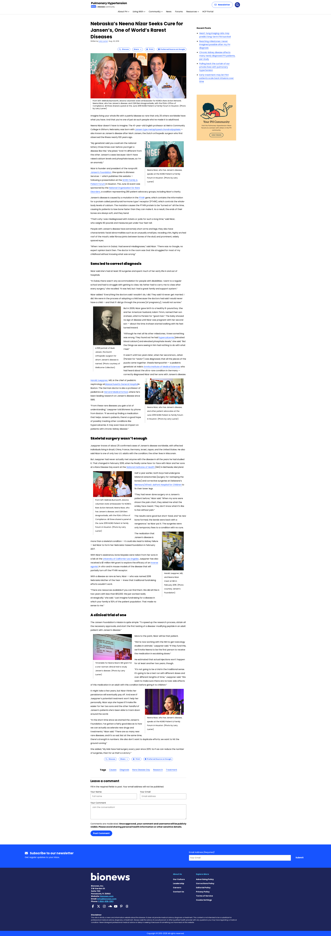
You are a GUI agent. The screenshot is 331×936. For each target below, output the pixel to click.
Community (155, 11)
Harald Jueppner (99, 380)
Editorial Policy (203, 887)
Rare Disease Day (141, 769)
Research (158, 769)
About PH (122, 11)
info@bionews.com (106, 899)
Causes (112, 769)
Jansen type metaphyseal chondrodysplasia (158, 129)
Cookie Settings (204, 900)
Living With (138, 11)
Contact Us (178, 891)
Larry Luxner (103, 41)
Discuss (125, 49)
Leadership (178, 883)
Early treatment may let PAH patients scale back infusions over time (216, 78)
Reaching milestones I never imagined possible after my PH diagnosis (214, 44)
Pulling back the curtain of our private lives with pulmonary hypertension (214, 67)
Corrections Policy (205, 883)
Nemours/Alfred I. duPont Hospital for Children (158, 484)
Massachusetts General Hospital (121, 384)
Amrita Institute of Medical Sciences (162, 366)
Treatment (171, 769)
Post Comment (101, 833)
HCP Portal (207, 11)
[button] (222, 5)
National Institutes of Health (140, 467)
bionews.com (106, 896)
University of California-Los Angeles (121, 558)
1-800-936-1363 (105, 901)
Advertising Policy (205, 879)
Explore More (202, 874)
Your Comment (98, 802)
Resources (191, 11)
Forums (179, 11)
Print (150, 49)
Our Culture (179, 879)
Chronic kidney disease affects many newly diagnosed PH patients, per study (217, 55)
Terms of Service (204, 896)
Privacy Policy (203, 891)
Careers (177, 887)
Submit (300, 857)
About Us (177, 874)
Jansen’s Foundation (101, 172)
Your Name (96, 791)
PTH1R (142, 197)
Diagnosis (124, 769)
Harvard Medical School (116, 391)
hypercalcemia (167, 337)
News (168, 11)
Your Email (145, 791)
